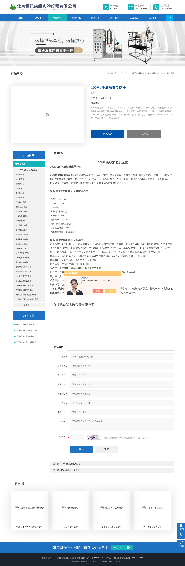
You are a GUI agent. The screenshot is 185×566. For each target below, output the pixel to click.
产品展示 (57, 17)
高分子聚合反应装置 (152, 527)
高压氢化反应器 (22, 239)
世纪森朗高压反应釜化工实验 (26, 330)
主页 (120, 73)
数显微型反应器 (22, 216)
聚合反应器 (20, 184)
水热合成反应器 (22, 262)
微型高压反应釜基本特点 (25, 336)
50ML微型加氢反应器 (70, 464)
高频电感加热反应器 (23, 267)
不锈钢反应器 (21, 202)
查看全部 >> (28, 305)
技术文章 (95, 17)
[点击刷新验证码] (94, 437)
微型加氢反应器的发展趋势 (25, 342)
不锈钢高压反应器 (22, 258)
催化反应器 (20, 179)
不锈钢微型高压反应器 (24, 290)
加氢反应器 (20, 188)
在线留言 (133, 17)
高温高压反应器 (22, 235)
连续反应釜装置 (71, 527)
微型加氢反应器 (149, 73)
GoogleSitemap (137, 558)
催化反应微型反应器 (23, 281)
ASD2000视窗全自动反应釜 (26, 170)
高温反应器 (20, 198)
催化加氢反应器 (22, 211)
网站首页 (18, 17)
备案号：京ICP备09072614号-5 (92, 558)
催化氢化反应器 (22, 244)
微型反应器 (136, 73)
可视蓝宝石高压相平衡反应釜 (29, 527)
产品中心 (126, 73)
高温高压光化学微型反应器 (26, 295)
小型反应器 (20, 193)
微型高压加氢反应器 (23, 272)
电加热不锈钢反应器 (23, 276)
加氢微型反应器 (22, 221)
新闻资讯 (76, 17)
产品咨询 (107, 134)
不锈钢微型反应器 (22, 248)
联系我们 (153, 17)
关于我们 (38, 17)
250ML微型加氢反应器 (71, 470)
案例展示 (114, 17)
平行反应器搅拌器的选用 (25, 324)
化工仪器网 (118, 558)
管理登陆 (126, 558)
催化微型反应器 (22, 225)
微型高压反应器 (22, 207)
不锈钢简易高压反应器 (24, 285)
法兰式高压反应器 (22, 253)
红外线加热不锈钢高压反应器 (27, 299)
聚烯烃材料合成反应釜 (111, 527)
